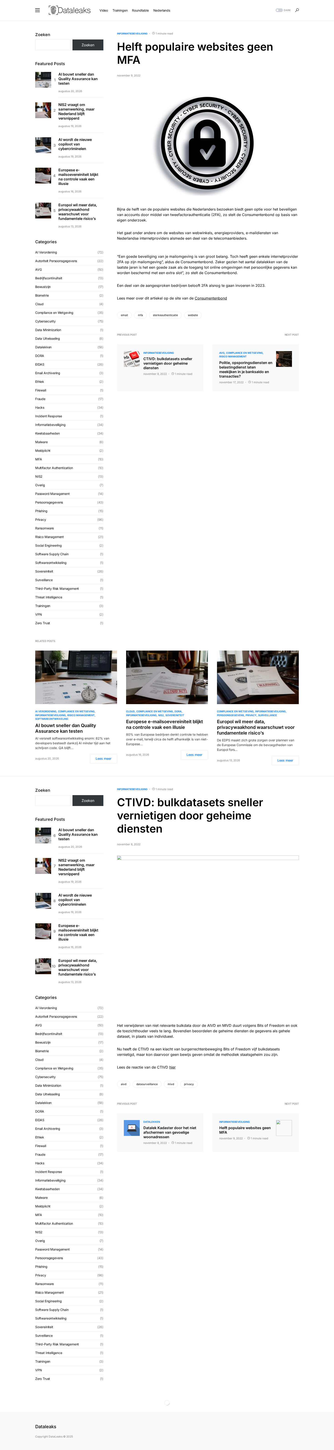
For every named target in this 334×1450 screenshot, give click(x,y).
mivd (171, 1084)
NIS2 (38, 476)
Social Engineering (48, 545)
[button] (37, 10)
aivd (123, 1084)
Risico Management (233, 356)
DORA (39, 356)
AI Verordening (46, 252)
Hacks (39, 407)
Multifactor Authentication (54, 468)
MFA (38, 459)
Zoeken (42, 34)
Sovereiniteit (44, 571)
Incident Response (48, 416)
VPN (38, 614)
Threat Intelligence (48, 597)
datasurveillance (147, 1084)
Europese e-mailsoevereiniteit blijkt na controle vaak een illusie (78, 177)
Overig (40, 485)
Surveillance (44, 580)
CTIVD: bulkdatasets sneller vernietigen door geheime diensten (167, 363)
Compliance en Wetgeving (244, 352)
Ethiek (39, 381)
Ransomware (44, 528)
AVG (221, 352)
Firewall (40, 390)
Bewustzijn (43, 287)
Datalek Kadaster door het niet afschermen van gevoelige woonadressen (169, 1132)
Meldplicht (42, 450)
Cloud (39, 304)
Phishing (41, 511)
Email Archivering (47, 373)
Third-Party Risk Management (57, 588)
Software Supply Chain (51, 554)
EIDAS (39, 364)
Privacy (40, 519)
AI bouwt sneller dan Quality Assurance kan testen (78, 79)
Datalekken (43, 347)
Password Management (52, 494)
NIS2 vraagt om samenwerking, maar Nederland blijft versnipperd (76, 111)
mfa (140, 315)
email (124, 315)
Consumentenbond (211, 298)
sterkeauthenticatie (165, 315)
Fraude (40, 399)
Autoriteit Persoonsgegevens (56, 261)
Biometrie (42, 295)
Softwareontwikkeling (51, 563)
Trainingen (42, 606)
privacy (189, 1084)
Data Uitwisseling (47, 338)
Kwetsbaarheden (47, 433)
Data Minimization (48, 330)
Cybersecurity (45, 321)
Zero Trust (42, 623)
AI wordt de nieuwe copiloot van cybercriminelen (75, 144)
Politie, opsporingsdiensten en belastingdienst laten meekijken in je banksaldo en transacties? (245, 369)
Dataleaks (45, 1426)
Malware (41, 442)
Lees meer (103, 758)
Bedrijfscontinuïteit (48, 278)
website (193, 315)
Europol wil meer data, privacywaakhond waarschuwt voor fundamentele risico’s (77, 212)
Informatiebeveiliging (132, 33)
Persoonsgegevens (49, 502)
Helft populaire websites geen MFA (245, 1130)
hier (172, 1067)
